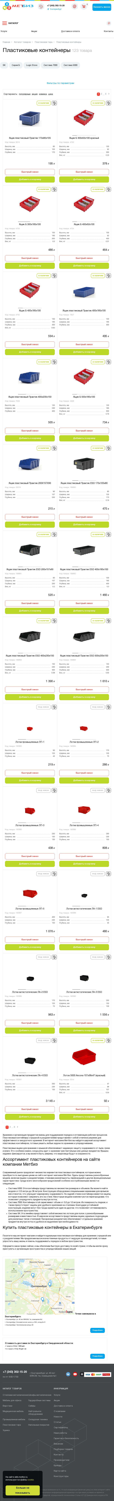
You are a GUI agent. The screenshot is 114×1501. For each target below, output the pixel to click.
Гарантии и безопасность (66, 1438)
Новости (58, 1417)
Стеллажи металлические (15, 1395)
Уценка (6, 1430)
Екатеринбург (56, 9)
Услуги (4, 31)
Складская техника (38, 1420)
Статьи (57, 1422)
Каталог (13, 23)
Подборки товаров (63, 1449)
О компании (59, 1411)
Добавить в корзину (30, 179)
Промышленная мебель (14, 1420)
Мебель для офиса (12, 1401)
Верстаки (7, 1406)
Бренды (57, 1466)
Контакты (108, 31)
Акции (34, 31)
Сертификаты (61, 1428)
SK (4, 65)
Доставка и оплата (70, 31)
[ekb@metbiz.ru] (74, 6)
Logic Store (31, 65)
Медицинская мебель (13, 1411)
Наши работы (60, 1433)
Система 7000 (50, 65)
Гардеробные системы (39, 1401)
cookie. (30, 1480)
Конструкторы (61, 1476)
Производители (61, 1460)
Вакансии (58, 1444)
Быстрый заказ (30, 172)
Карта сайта (60, 1471)
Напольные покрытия (38, 1425)
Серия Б (16, 65)
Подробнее (97, 1330)
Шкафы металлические (39, 1395)
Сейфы (31, 1406)
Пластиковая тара (12, 1425)
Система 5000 (70, 65)
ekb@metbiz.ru (74, 7)
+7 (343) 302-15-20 (15, 1372)
